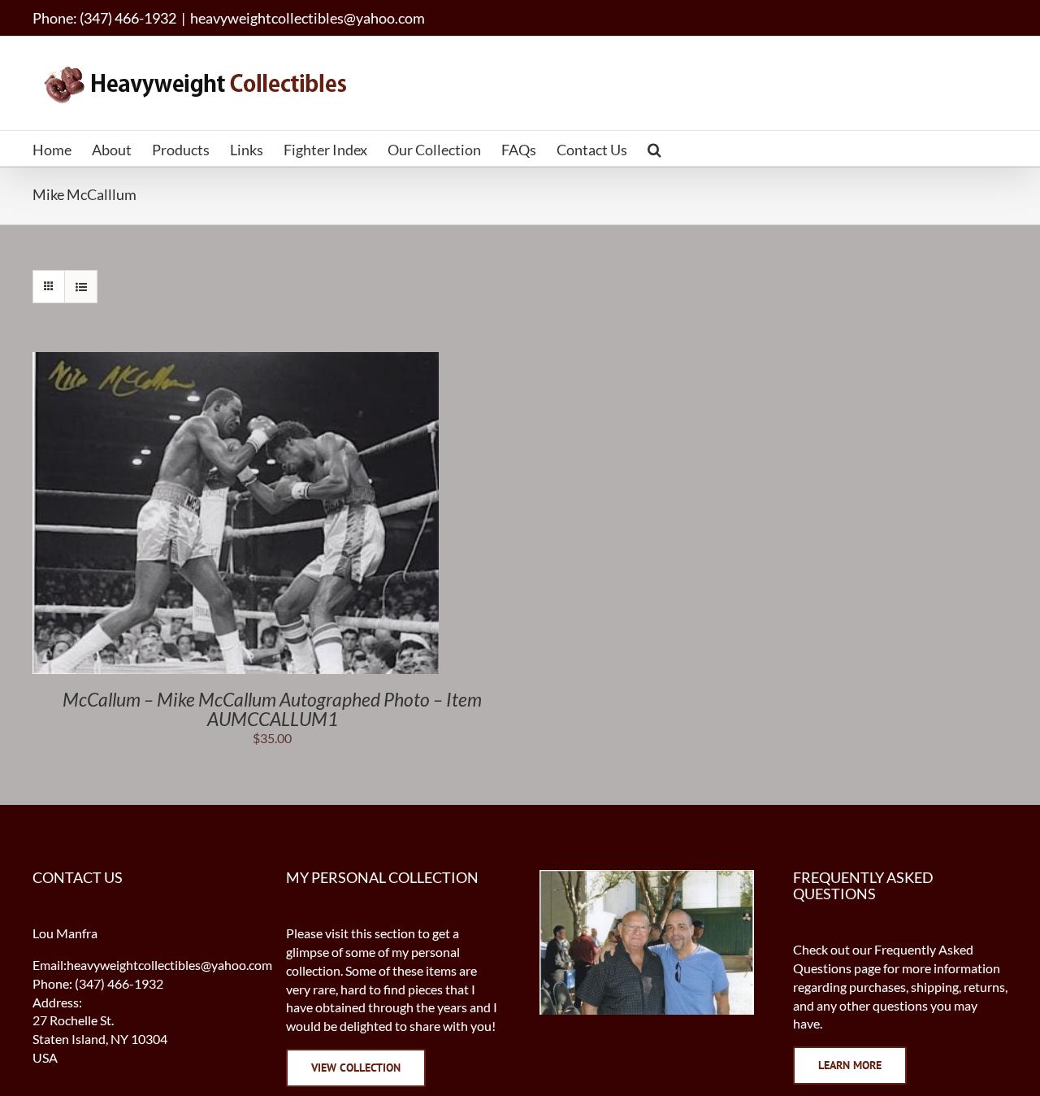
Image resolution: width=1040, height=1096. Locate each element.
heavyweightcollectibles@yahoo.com (307, 18)
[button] (654, 148)
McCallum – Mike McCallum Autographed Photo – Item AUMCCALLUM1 (272, 709)
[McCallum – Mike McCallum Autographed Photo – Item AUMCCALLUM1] (235, 360)
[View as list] (81, 286)
